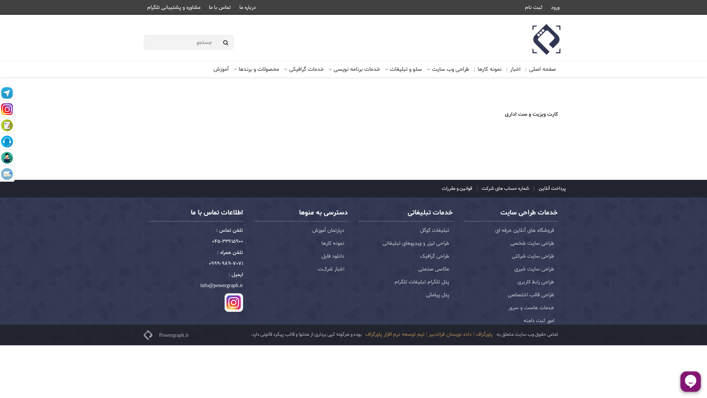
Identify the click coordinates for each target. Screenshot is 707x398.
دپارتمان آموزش (328, 230)
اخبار (515, 69)
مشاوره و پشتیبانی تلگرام (173, 7)
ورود (555, 7)
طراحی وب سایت (450, 69)
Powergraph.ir (174, 335)
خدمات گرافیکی (306, 69)
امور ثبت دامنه (539, 321)
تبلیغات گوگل (434, 230)
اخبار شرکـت (331, 269)
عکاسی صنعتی (433, 269)
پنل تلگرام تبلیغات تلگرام (422, 282)
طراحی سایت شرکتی (533, 256)
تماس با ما (220, 7)
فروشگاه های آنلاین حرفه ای (524, 230)
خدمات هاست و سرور (531, 308)
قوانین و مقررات (457, 188)
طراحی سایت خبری (534, 269)
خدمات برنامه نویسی (357, 69)
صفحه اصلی (542, 69)
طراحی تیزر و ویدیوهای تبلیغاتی (416, 243)
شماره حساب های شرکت (505, 188)
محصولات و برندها (259, 69)
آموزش (221, 69)
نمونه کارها (490, 69)
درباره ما (247, 7)
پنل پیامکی (437, 295)
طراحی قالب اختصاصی (531, 295)
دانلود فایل (332, 256)
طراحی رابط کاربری (535, 282)
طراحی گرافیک (434, 256)
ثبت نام (533, 7)
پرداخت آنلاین (552, 188)
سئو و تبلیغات (406, 69)
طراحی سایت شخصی (532, 243)
